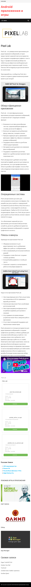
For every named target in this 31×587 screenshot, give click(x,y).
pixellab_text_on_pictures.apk (15, 443)
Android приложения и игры (12, 11)
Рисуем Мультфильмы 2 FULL (12, 471)
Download (15, 404)
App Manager (5, 550)
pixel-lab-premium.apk (15, 392)
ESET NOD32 (5, 504)
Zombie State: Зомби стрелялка (10, 570)
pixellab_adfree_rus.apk (15, 417)
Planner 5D (6, 468)
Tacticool (3, 568)
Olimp (3, 527)
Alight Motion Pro (8, 473)
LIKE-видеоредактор (9, 466)
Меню (5, 20)
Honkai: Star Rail (5, 565)
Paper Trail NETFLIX (6, 562)
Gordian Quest (5, 573)
